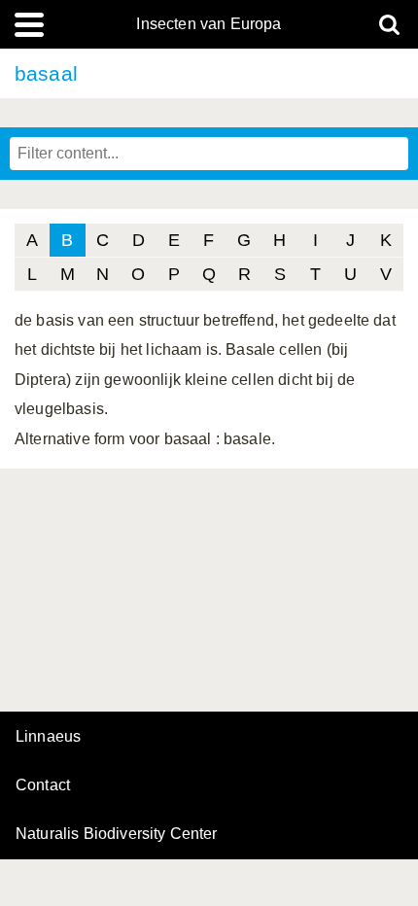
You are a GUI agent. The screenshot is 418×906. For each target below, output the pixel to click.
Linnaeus (48, 737)
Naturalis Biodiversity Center (117, 834)
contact (43, 785)
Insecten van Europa (208, 24)
